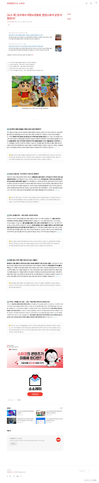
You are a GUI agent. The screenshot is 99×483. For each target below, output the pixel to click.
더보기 (61, 408)
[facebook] (7, 476)
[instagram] (14, 476)
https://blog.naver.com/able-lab (17, 32)
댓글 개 (9, 431)
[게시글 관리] (14, 400)
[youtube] (17, 476)
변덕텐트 (12, 345)
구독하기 (35, 394)
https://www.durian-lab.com (16, 44)
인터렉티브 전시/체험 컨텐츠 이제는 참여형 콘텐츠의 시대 (26, 35)
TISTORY (9, 470)
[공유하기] (12, 400)
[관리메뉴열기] (96, 3)
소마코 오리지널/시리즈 (12, 22)
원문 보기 (57, 147)
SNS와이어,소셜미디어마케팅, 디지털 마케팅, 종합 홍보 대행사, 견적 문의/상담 (27, 440)
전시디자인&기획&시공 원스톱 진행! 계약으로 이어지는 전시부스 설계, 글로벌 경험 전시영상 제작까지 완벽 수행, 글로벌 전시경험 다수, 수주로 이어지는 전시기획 (30, 49)
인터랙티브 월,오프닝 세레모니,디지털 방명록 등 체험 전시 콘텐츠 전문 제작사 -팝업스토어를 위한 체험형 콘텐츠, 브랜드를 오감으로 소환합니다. (30, 38)
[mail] (21, 476)
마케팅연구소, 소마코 (16, 3)
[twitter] (10, 476)
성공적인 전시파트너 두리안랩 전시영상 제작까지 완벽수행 (26, 46)
